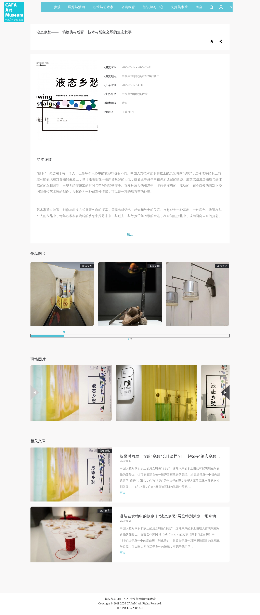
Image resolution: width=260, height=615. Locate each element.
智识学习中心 (153, 7)
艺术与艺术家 (103, 7)
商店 (199, 7)
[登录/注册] (221, 7)
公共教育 (128, 7)
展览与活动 (76, 7)
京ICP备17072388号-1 (130, 608)
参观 (57, 7)
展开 (130, 234)
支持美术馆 (179, 7)
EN (230, 7)
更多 (123, 492)
